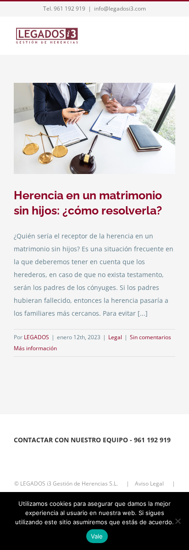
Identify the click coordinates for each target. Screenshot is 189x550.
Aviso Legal (150, 483)
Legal (115, 337)
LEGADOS (36, 337)
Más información (35, 348)
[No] (177, 521)
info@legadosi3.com (120, 8)
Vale (97, 536)
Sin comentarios (150, 337)
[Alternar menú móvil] (171, 36)
